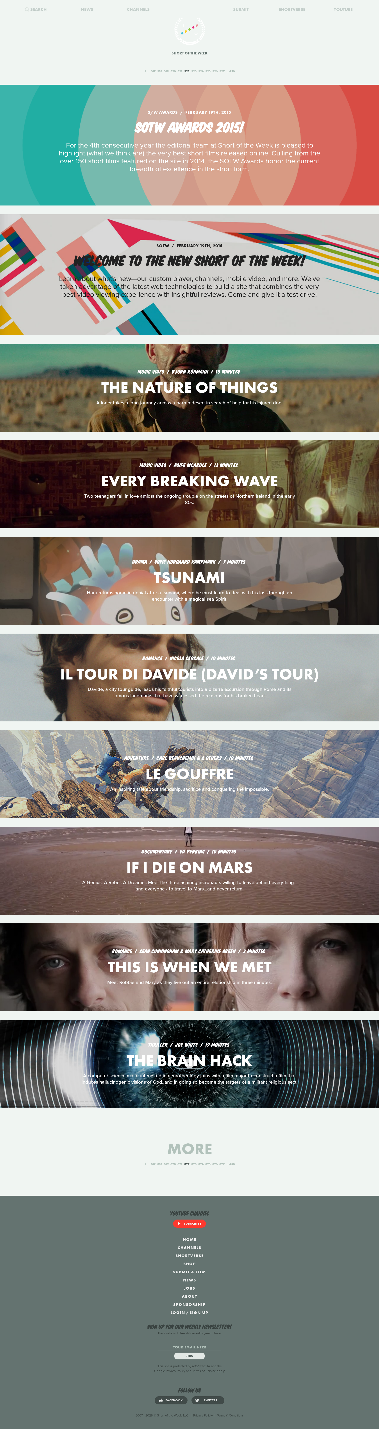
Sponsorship (189, 1304)
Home (189, 1239)
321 (179, 71)
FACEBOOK (174, 1400)
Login (178, 1312)
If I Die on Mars (189, 867)
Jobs (189, 1288)
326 (215, 71)
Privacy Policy (175, 1371)
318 (159, 71)
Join (189, 1356)
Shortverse (189, 1255)
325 (208, 71)
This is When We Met (190, 967)
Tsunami (189, 577)
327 (222, 71)
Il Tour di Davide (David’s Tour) (189, 674)
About (189, 1296)
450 (232, 71)
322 (187, 71)
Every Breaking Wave (189, 481)
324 (201, 71)
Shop (189, 1263)
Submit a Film (189, 1271)
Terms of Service (204, 1371)
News (189, 1280)
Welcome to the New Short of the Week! (189, 259)
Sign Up (199, 1312)
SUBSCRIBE (192, 1223)
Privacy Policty (203, 1415)
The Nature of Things (189, 387)
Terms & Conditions (230, 1415)
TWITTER (211, 1400)
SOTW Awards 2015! (189, 126)
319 (166, 71)
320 (173, 71)
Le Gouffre (189, 774)
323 (194, 71)
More (189, 1149)
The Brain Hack (189, 1060)
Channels (189, 1247)
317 (153, 71)
